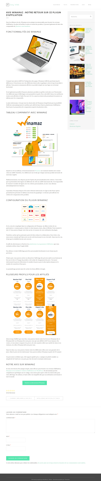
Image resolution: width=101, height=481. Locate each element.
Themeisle (67, 479)
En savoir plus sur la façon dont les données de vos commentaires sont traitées (61, 463)
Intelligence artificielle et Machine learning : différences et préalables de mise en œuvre (50, 398)
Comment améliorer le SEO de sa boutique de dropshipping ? (22, 398)
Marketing (75, 4)
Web (89, 4)
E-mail (8, 445)
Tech (65, 4)
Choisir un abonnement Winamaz (35, 383)
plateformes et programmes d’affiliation (41, 244)
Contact (72, 124)
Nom (8, 436)
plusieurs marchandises (22, 26)
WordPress (45, 479)
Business (56, 4)
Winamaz (37, 170)
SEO (83, 4)
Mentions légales (75, 126)
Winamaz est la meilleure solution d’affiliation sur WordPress (24, 370)
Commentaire (10, 417)
